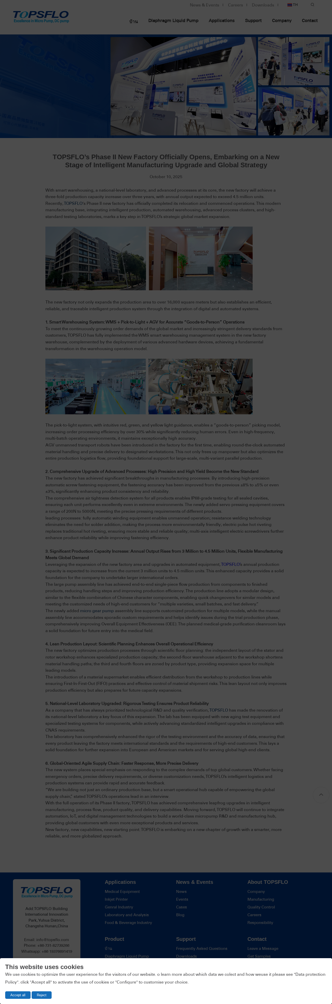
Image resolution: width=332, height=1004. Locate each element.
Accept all (17, 995)
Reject (41, 995)
